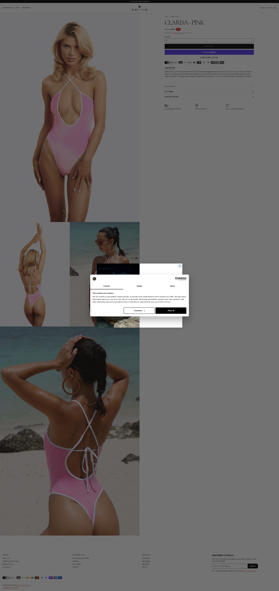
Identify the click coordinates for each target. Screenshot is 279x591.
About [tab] (172, 286)
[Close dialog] (180, 266)
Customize (138, 310)
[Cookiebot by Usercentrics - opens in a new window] (176, 278)
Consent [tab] (106, 286)
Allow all (171, 310)
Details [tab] (139, 286)
